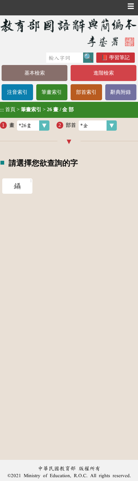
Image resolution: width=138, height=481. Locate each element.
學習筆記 (119, 57)
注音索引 (17, 92)
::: (2, 109)
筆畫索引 (51, 92)
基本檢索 (34, 73)
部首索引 (86, 92)
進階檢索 (103, 73)
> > (37, 109)
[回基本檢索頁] (69, 32)
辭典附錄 (120, 92)
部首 (71, 125)
